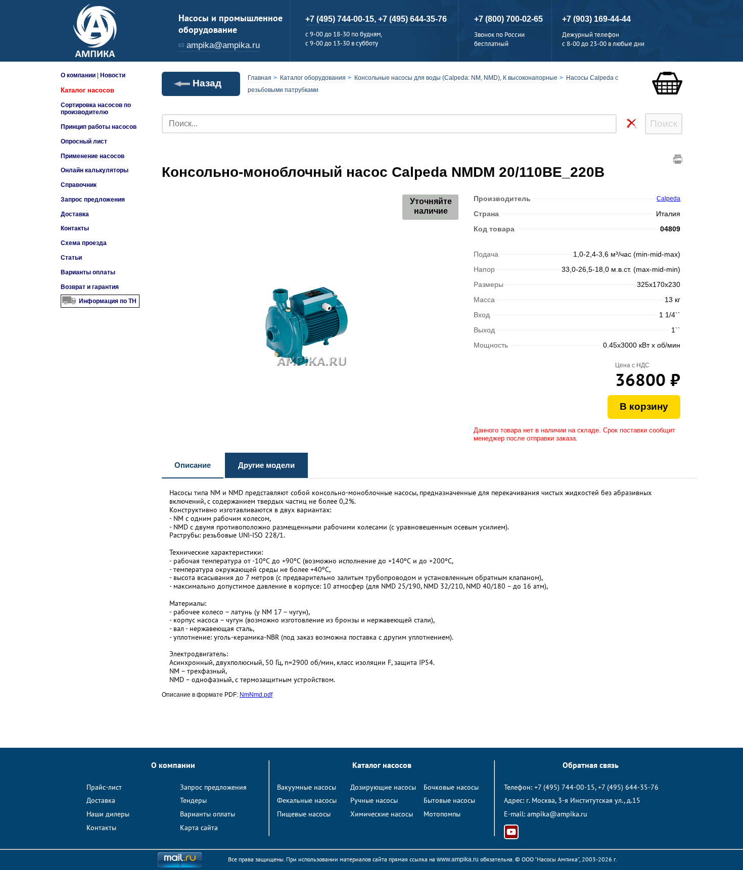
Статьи (71, 257)
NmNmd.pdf (256, 694)
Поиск (663, 123)
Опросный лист (84, 141)
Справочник (79, 184)
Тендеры (193, 800)
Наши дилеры (107, 813)
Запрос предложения (93, 199)
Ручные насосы (374, 800)
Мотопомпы (442, 813)
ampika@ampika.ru (223, 45)
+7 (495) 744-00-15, (341, 19)
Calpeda (668, 198)
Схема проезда (84, 243)
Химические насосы (381, 813)
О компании (78, 75)
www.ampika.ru (458, 859)
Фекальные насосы (307, 800)
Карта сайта (199, 827)
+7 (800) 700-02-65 (508, 19)
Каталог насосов (87, 90)
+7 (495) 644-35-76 (412, 19)
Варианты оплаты (88, 272)
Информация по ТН (107, 301)
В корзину (644, 406)
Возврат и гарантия (90, 287)
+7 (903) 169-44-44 (596, 19)
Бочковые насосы (451, 787)
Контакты (75, 228)
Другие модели (266, 465)
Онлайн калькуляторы (94, 170)
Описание (192, 465)
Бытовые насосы (449, 800)
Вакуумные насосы (306, 787)
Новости (112, 75)
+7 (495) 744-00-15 (564, 787)
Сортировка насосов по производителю (96, 109)
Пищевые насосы (304, 813)
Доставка (75, 214)
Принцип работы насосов (98, 126)
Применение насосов (92, 156)
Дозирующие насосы (383, 787)
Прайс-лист (104, 787)
